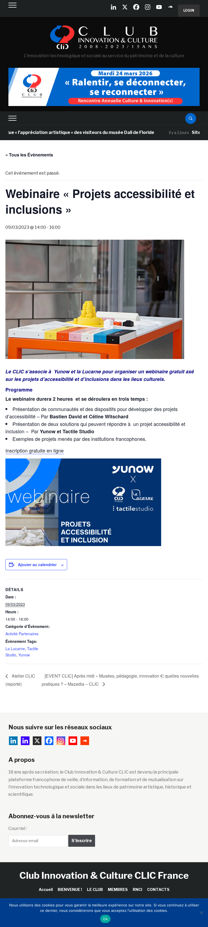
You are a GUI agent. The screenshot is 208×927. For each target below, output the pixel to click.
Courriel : (17, 828)
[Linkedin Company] (113, 7)
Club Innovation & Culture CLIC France (104, 875)
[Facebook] (136, 7)
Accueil (46, 889)
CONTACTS (158, 889)
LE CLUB (95, 889)
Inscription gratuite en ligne (34, 450)
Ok (105, 919)
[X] (125, 7)
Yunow (24, 654)
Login (188, 10)
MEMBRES (118, 889)
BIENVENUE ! (70, 889)
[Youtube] (159, 7)
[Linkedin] (25, 740)
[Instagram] (148, 7)
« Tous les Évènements (29, 155)
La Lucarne (15, 648)
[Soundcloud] (170, 7)
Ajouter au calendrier (37, 564)
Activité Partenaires (21, 633)
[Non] (201, 912)
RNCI (137, 889)
